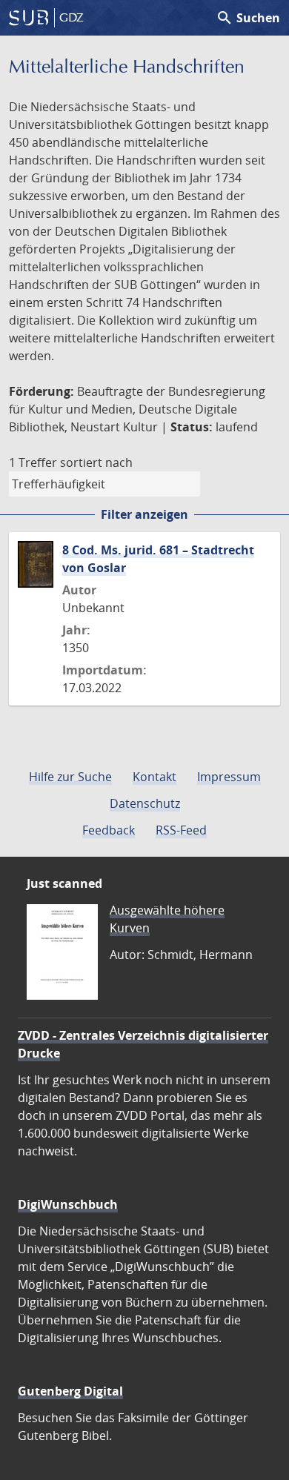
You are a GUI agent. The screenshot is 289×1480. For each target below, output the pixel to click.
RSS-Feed (181, 830)
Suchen (248, 18)
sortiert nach (96, 462)
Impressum (229, 777)
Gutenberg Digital (70, 1391)
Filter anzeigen (144, 514)
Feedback (108, 830)
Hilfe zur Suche (70, 777)
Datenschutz (145, 803)
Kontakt (154, 777)
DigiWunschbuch (68, 1204)
